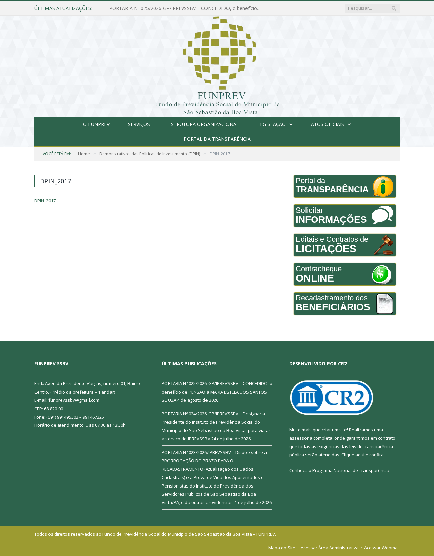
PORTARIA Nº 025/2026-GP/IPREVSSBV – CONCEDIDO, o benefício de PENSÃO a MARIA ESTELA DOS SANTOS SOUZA (217, 391)
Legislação (271, 124)
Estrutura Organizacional (203, 124)
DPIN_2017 (45, 201)
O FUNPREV (96, 124)
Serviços (139, 124)
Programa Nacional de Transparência (350, 470)
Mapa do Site (281, 547)
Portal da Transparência (217, 139)
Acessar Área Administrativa (330, 547)
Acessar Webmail (382, 547)
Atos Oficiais (327, 124)
